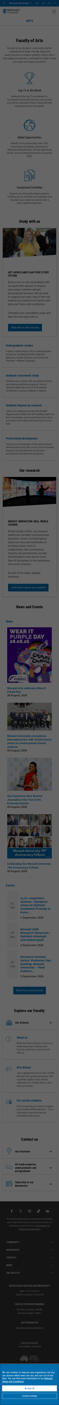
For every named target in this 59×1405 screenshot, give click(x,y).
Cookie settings (29, 1395)
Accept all (29, 1388)
